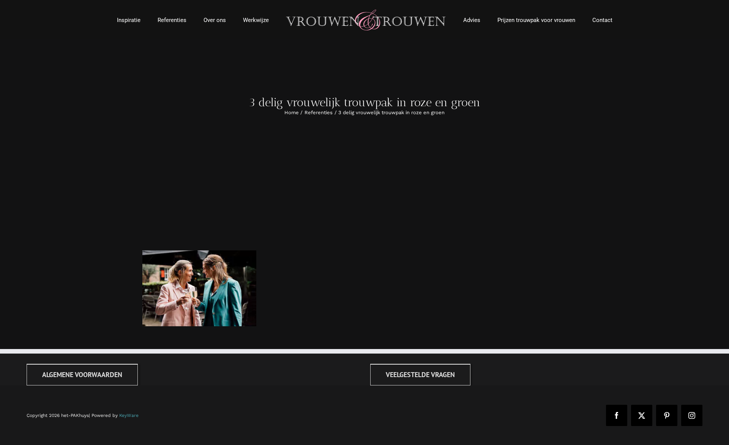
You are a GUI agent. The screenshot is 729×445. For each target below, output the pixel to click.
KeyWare (129, 415)
